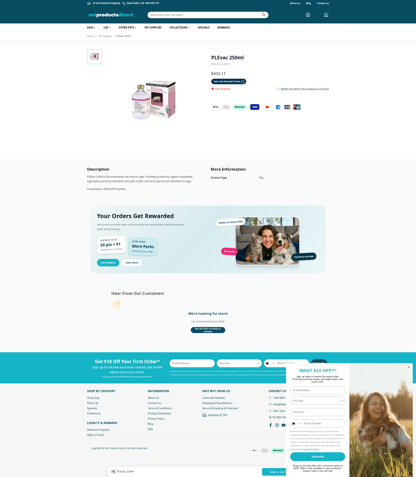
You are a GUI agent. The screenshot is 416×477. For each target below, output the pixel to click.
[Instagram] (277, 425)
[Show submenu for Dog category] (94, 27)
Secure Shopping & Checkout (220, 408)
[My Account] (309, 15)
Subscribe (317, 456)
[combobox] (238, 363)
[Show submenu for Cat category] (109, 27)
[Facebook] (271, 425)
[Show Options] (258, 363)
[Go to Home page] (111, 14)
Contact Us (154, 403)
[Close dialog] (408, 367)
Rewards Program (98, 429)
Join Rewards (108, 262)
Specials (92, 408)
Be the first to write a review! (208, 330)
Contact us (323, 3)
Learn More (131, 262)
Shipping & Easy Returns (217, 403)
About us (295, 3)
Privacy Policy (156, 418)
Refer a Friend (95, 435)
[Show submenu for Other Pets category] (135, 27)
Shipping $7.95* (218, 415)
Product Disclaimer (159, 413)
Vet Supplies (105, 36)
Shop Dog (93, 398)
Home (90, 36)
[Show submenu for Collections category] (188, 27)
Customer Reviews (213, 398)
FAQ (150, 429)
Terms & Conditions (160, 408)
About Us (153, 398)
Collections (94, 413)
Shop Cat (92, 403)
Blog (308, 3)
